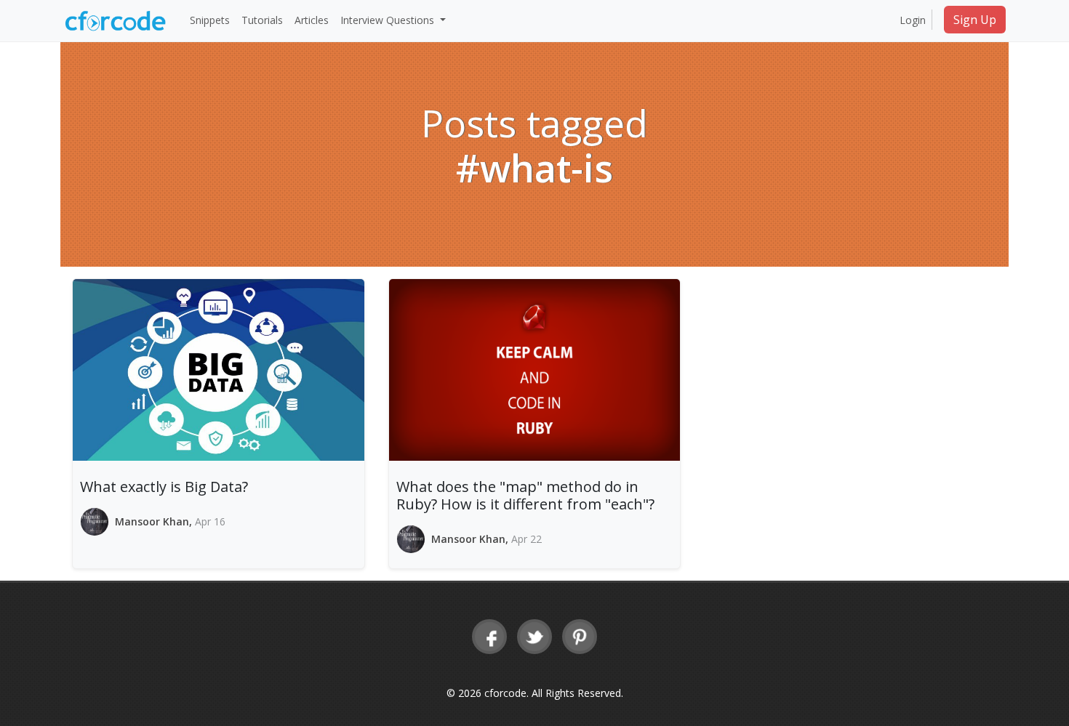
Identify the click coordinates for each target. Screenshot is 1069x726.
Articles (312, 20)
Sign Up (974, 20)
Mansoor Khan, (155, 521)
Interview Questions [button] (388, 20)
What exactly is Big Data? (164, 486)
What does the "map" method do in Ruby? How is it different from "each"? (525, 495)
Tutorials (262, 20)
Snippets (210, 20)
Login (913, 20)
